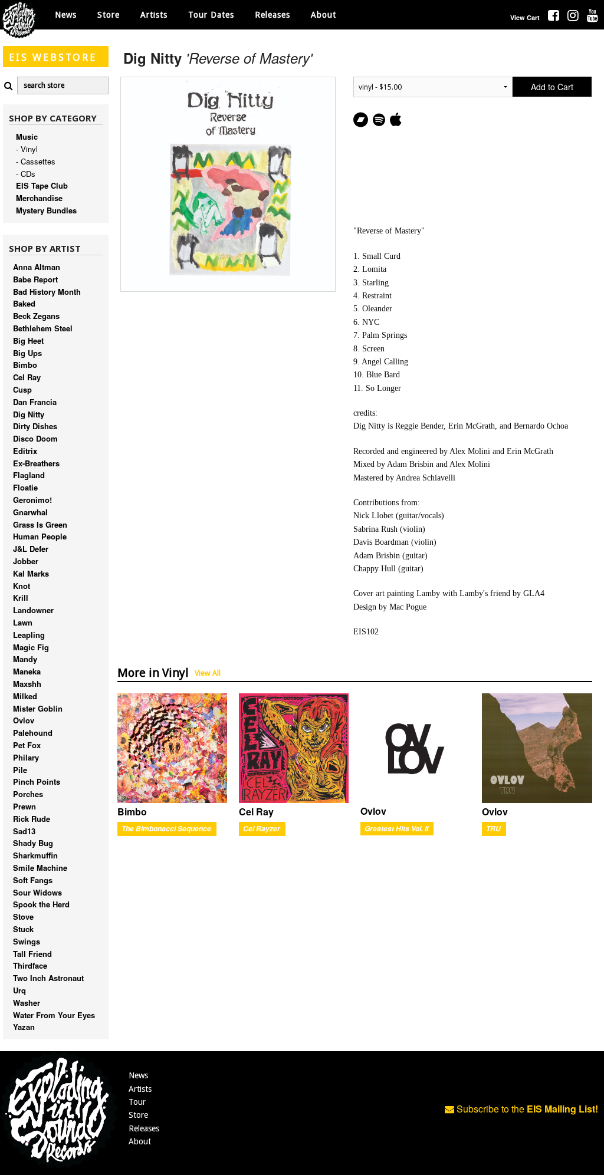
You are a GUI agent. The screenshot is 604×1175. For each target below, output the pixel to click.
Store (138, 1115)
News (66, 14)
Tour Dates (211, 14)
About (323, 14)
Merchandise (39, 197)
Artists (140, 1089)
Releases (272, 14)
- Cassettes (35, 161)
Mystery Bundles (46, 210)
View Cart (525, 17)
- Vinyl (27, 148)
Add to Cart (552, 87)
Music (27, 136)
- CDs (25, 173)
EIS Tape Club (42, 185)
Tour (137, 1102)
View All (208, 673)
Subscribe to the (526, 1108)
